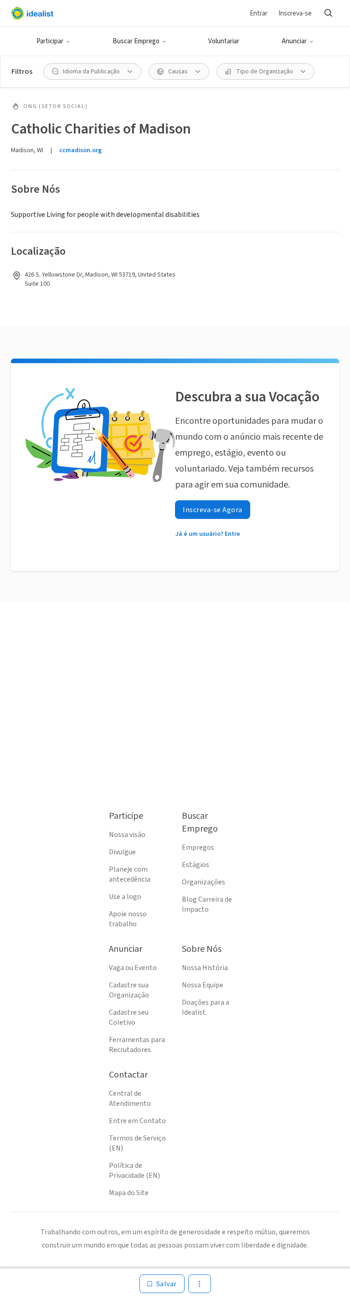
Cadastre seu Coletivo (129, 1017)
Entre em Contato (137, 1121)
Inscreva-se (295, 13)
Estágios (195, 865)
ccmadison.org (80, 150)
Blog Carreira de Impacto (207, 904)
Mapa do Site (129, 1193)
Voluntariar (223, 41)
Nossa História (205, 968)
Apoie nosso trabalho (128, 919)
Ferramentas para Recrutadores (137, 1045)
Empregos (198, 847)
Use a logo (125, 897)
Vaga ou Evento (133, 968)
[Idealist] (32, 13)
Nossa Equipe (202, 985)
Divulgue (122, 852)
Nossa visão (127, 835)
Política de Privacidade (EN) (134, 1170)
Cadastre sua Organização (129, 990)
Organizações (203, 882)
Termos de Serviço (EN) (137, 1143)
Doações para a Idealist (205, 1007)
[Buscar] (328, 13)
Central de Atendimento (130, 1098)
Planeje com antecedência (129, 874)
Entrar (259, 13)
